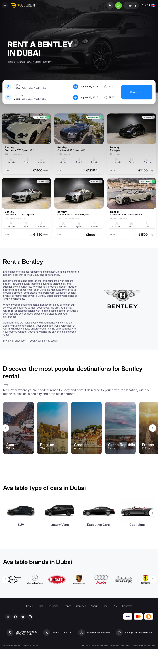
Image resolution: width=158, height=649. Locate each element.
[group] (79, 428)
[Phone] (110, 5)
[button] (38, 86)
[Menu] (5, 5)
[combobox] (148, 5)
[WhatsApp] (118, 5)
